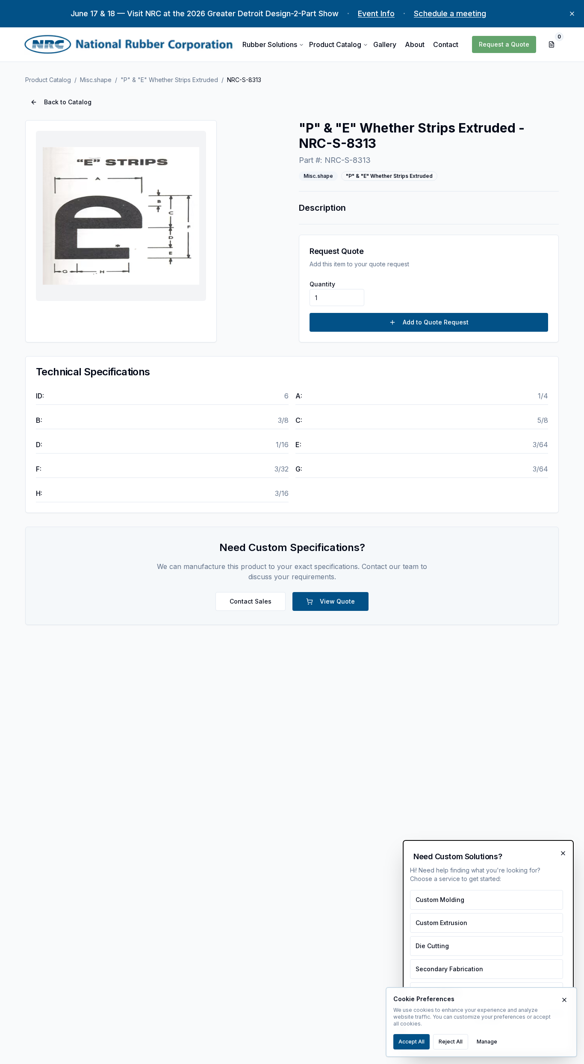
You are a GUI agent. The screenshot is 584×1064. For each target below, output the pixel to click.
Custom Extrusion (441, 922)
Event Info (376, 13)
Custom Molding (440, 899)
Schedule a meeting (450, 13)
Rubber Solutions (269, 44)
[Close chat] (563, 853)
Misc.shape (96, 79)
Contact (445, 44)
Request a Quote (504, 44)
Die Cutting (432, 945)
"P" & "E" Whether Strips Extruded (169, 79)
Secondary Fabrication (449, 969)
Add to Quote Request (436, 322)
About (415, 44)
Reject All (451, 1041)
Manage (487, 1041)
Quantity (322, 284)
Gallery (384, 44)
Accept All (411, 1041)
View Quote (337, 601)
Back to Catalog (67, 102)
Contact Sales (250, 601)
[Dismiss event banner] (572, 13)
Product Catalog (335, 44)
